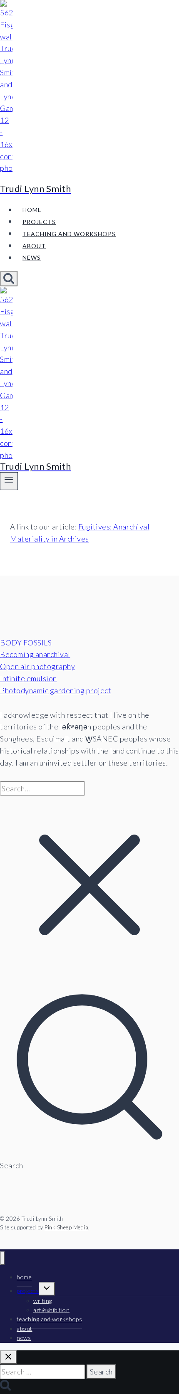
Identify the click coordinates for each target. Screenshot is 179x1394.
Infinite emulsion (28, 678)
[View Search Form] (8, 278)
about (34, 245)
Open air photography (37, 666)
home (32, 210)
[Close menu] (2, 1258)
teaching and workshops (69, 233)
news (31, 257)
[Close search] (8, 1357)
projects (39, 221)
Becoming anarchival (35, 654)
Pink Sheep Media (66, 1227)
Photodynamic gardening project (55, 690)
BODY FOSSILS (26, 642)
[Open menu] (9, 481)
